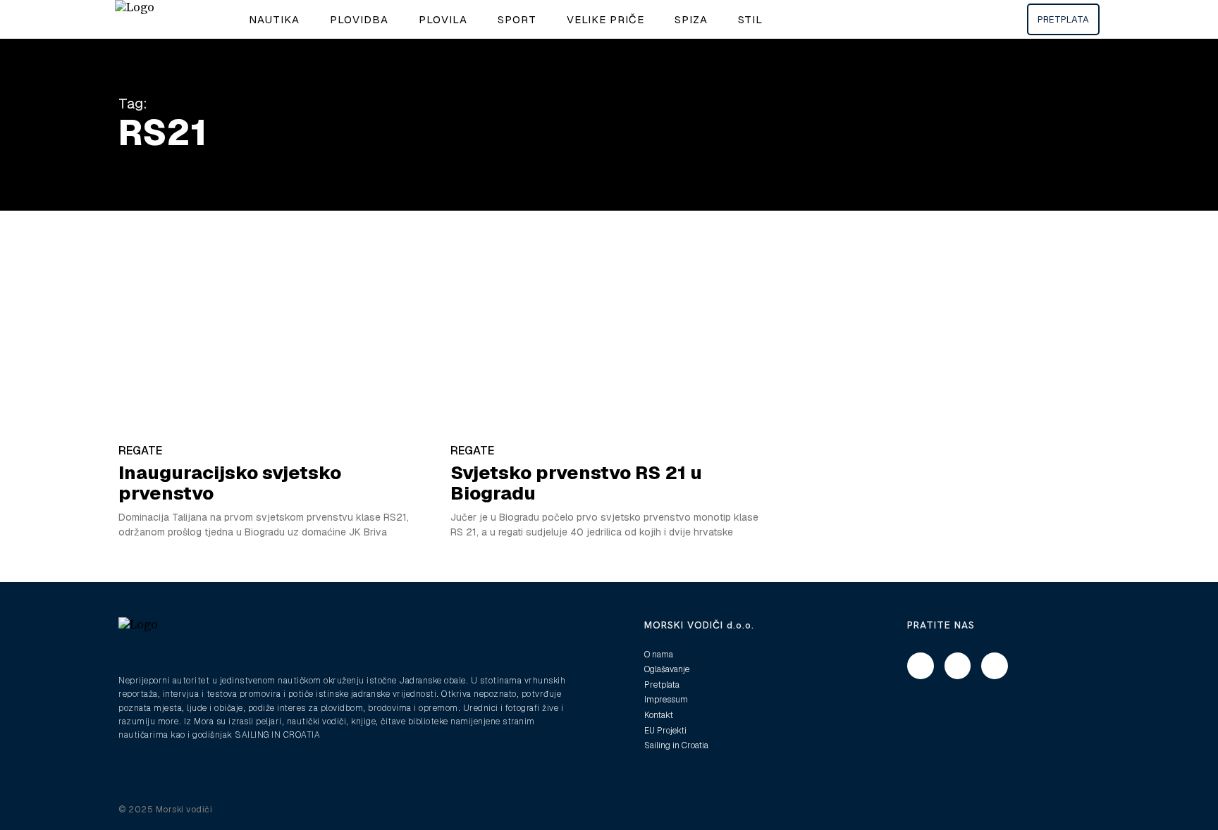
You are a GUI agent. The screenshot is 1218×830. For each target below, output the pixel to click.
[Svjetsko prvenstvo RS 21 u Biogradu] (609, 342)
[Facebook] (920, 665)
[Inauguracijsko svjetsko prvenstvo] (277, 342)
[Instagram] (958, 665)
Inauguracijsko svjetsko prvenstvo (229, 483)
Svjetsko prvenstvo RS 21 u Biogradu (576, 483)
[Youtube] (994, 665)
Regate (140, 450)
